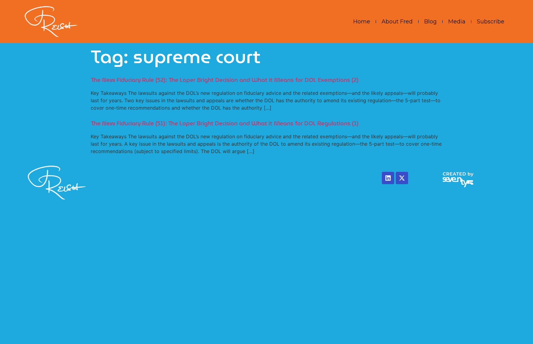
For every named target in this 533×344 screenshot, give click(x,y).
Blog (430, 21)
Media (456, 21)
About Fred (397, 21)
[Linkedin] (388, 178)
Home (361, 21)
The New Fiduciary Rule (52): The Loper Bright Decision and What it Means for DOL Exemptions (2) (225, 79)
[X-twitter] (402, 178)
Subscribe (490, 21)
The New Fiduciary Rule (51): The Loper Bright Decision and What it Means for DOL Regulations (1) (225, 123)
